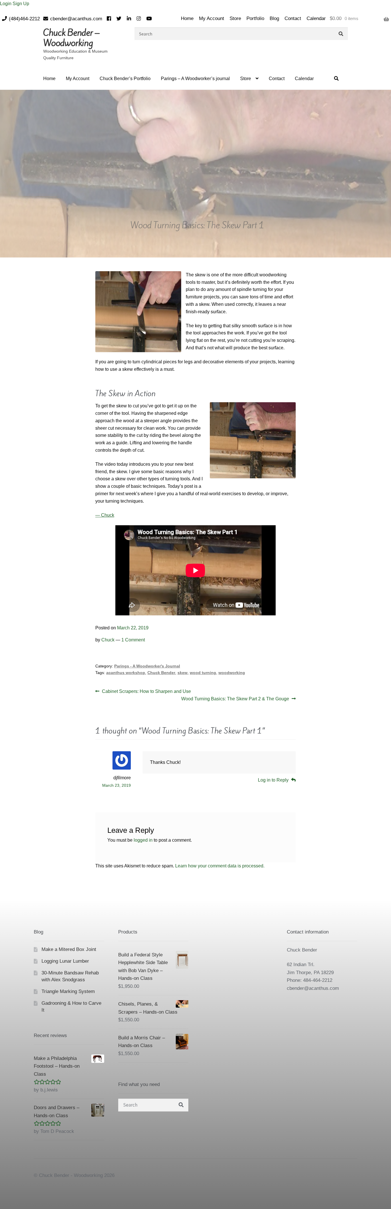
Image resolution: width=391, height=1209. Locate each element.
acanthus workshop (125, 672)
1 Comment (133, 639)
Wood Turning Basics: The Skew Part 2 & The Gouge (235, 699)
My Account (211, 18)
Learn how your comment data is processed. (219, 865)
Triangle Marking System (68, 991)
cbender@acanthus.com (76, 18)
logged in (143, 840)
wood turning (203, 672)
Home (187, 18)
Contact (293, 18)
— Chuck (104, 515)
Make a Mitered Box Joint (69, 949)
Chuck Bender (161, 672)
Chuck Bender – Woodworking (71, 37)
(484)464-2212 (24, 18)
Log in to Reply (273, 780)
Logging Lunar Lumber (65, 961)
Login (6, 3)
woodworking (231, 672)
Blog (274, 18)
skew (182, 672)
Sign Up (21, 3)
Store (235, 18)
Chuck (107, 639)
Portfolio (255, 18)
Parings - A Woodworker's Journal (147, 666)
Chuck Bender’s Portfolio (125, 78)
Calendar (316, 18)
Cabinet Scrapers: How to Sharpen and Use (146, 692)
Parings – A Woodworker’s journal (195, 78)
